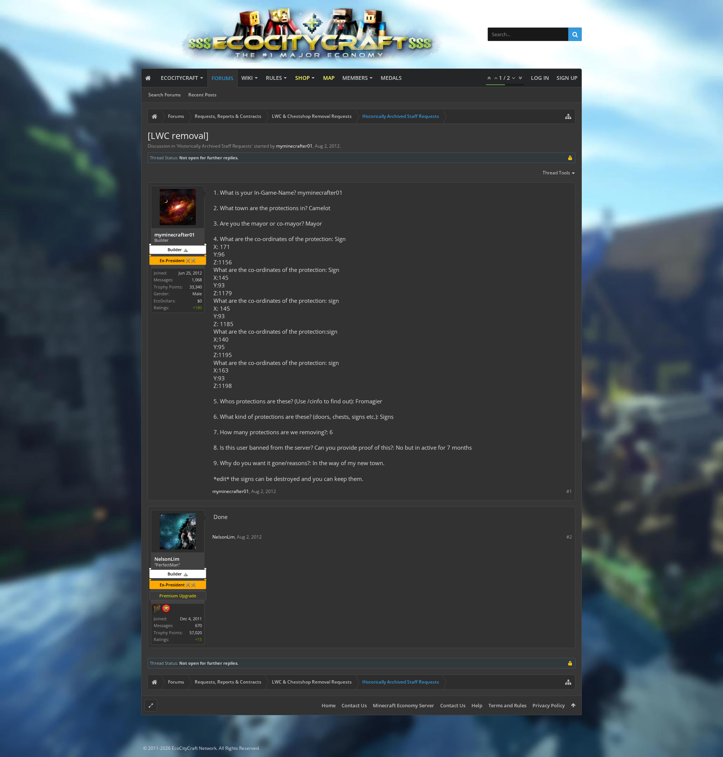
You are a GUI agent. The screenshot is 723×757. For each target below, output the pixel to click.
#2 (569, 537)
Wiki (247, 77)
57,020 (195, 632)
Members (355, 77)
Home (329, 705)
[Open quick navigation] (568, 116)
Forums (222, 78)
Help (476, 705)
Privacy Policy (548, 705)
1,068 (197, 279)
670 (198, 625)
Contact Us (354, 705)
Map (329, 77)
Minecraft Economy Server (403, 705)
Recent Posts (202, 95)
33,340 (195, 287)
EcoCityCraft (179, 77)
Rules (274, 77)
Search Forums (164, 95)
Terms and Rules (507, 705)
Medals (391, 77)
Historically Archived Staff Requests (214, 146)
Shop (302, 77)
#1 (569, 491)
